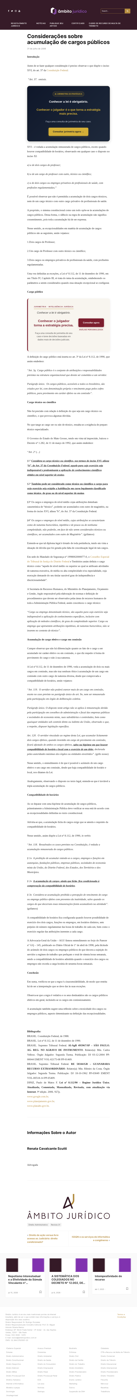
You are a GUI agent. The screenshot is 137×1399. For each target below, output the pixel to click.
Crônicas (72, 1352)
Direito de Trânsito (108, 1360)
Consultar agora (91, 323)
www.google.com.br (37, 1096)
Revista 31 (55, 1225)
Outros (72, 1388)
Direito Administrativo (38, 1225)
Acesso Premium (44, 1348)
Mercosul (104, 1384)
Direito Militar (11, 1372)
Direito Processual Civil (15, 1376)
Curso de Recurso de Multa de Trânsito (105, 24)
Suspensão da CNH (77, 1392)
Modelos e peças (13, 1388)
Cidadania (105, 1348)
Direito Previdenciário (77, 1372)
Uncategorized (12, 1395)
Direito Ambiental (45, 1356)
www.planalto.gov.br (38, 1105)
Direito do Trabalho (77, 1364)
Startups (41, 1392)
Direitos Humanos (13, 1380)
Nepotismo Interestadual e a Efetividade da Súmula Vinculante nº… (25, 1280)
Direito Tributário (107, 1376)
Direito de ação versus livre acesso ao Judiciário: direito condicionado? (42, 1238)
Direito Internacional (109, 1368)
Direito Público (75, 1376)
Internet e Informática (14, 1384)
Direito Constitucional (15, 1360)
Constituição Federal (57, 70)
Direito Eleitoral (12, 1368)
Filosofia (104, 1380)
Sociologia (10, 1392)
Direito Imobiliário (76, 1368)
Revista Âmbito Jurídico (19, 24)
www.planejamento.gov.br (40, 1101)
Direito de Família (76, 1360)
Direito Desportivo (13, 1364)
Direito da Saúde (44, 1360)
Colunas (9, 1352)
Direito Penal (43, 1372)
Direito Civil (73, 1356)
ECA (39, 1380)
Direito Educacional (108, 1364)
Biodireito (73, 1348)
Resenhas (105, 1388)
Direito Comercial (108, 1356)
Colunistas (42, 1352)
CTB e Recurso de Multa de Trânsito (115, 1352)
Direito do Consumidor (47, 1364)
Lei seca (41, 1384)
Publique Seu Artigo (56, 24)
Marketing (73, 1384)
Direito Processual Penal (47, 1376)
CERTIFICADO (78, 23)
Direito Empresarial (45, 1368)
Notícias (40, 23)
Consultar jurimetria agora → (68, 131)
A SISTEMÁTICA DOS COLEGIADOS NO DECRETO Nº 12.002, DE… (68, 1280)
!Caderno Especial (13, 1348)
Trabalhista (105, 1392)
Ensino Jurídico (75, 1380)
